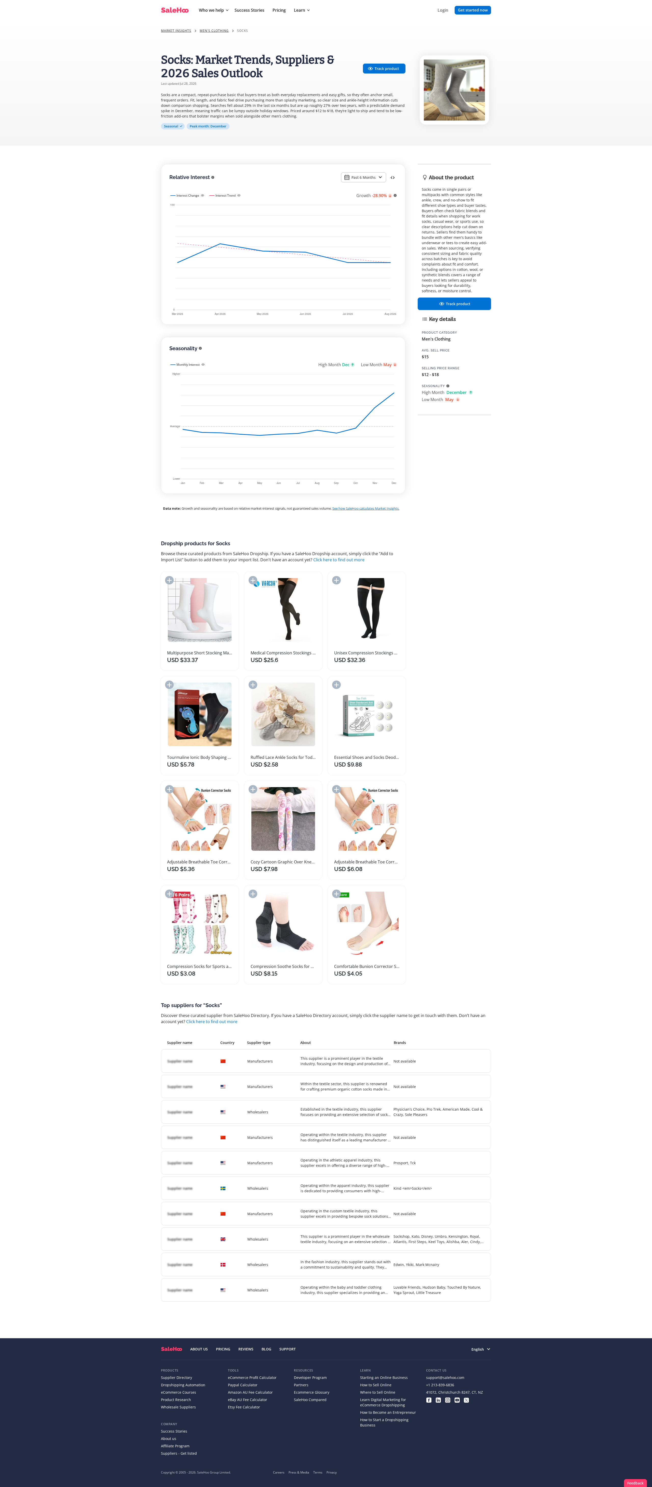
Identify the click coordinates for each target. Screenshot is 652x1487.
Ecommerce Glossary (311, 1392)
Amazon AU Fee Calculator (250, 1392)
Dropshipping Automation (183, 1384)
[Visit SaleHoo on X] (466, 1399)
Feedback (635, 1483)
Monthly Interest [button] (188, 364)
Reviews (245, 1349)
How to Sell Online (375, 1384)
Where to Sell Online (377, 1392)
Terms (317, 1472)
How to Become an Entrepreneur (388, 1412)
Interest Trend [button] (225, 195)
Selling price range (440, 368)
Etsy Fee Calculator (244, 1407)
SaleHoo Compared (310, 1399)
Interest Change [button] (187, 195)
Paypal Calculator (242, 1384)
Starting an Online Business (384, 1377)
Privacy (332, 1472)
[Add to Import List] (169, 580)
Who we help (211, 10)
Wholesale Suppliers (178, 1407)
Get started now (473, 9)
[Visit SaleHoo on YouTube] (457, 1399)
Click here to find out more (338, 560)
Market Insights (176, 30)
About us (168, 1438)
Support (287, 1349)
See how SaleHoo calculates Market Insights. (365, 508)
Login (443, 10)
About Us (199, 1349)
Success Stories (249, 10)
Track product (387, 68)
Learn (299, 10)
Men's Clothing (214, 30)
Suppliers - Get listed (179, 1453)
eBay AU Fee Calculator (247, 1399)
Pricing (279, 10)
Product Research (176, 1399)
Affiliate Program (175, 1446)
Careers (278, 1472)
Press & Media (299, 1472)
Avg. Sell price (436, 350)
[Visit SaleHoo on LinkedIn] (438, 1399)
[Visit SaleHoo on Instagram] (447, 1399)
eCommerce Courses (178, 1392)
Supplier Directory (176, 1377)
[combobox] (363, 177)
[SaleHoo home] (171, 1349)
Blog (266, 1349)
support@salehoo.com (445, 1377)
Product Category (439, 332)
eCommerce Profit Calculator (252, 1377)
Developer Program (310, 1377)
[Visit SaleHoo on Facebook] (428, 1399)
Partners (301, 1384)
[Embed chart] (392, 177)
